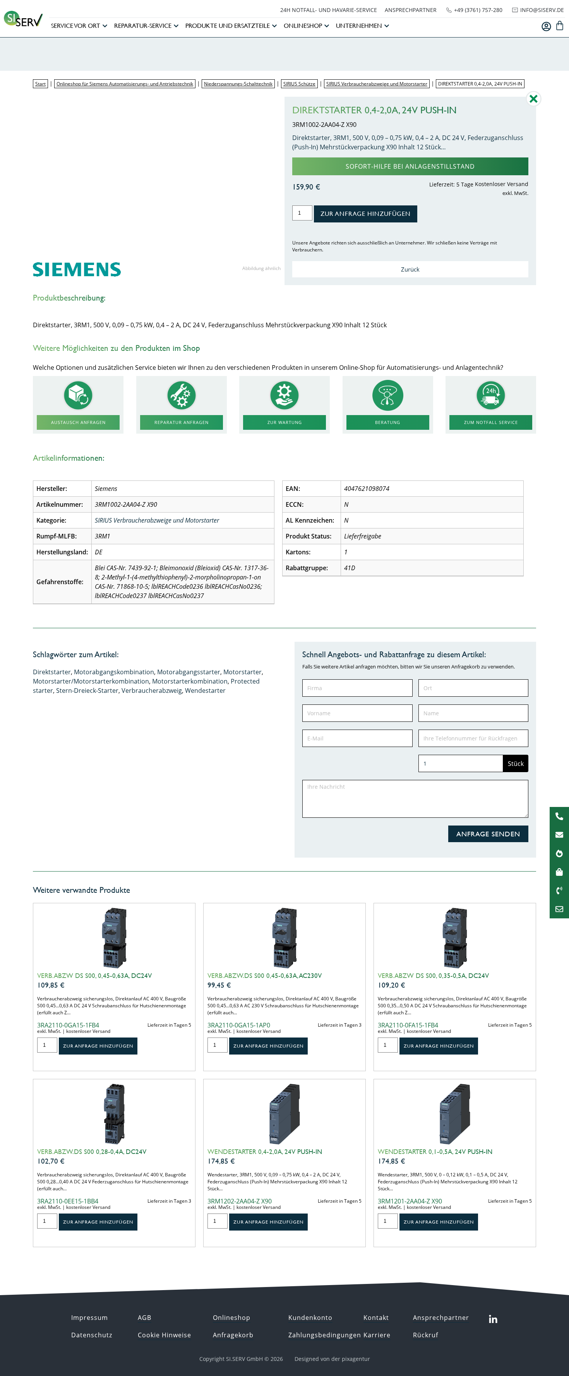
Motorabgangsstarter (188, 672)
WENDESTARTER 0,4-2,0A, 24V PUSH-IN (264, 1151)
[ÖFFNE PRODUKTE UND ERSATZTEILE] (274, 26)
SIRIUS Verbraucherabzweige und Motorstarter (376, 83)
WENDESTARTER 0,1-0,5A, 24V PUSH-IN (435, 1151)
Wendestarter (205, 690)
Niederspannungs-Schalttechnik (238, 83)
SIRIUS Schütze (299, 83)
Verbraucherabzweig (152, 690)
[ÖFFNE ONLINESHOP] (326, 26)
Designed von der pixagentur (332, 1358)
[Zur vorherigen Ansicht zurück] (534, 104)
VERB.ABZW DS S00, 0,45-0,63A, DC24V (94, 975)
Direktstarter (52, 672)
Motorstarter (242, 672)
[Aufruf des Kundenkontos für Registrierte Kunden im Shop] (546, 26)
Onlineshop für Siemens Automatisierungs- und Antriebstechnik (125, 83)
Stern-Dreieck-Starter (87, 690)
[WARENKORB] (559, 25)
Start (40, 83)
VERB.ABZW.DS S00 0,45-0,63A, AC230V (264, 975)
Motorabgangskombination (114, 672)
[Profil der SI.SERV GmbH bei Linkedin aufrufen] (493, 1319)
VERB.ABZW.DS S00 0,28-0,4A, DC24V (91, 1151)
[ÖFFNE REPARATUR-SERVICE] (176, 26)
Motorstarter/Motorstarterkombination (91, 681)
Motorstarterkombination (190, 681)
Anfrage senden (488, 834)
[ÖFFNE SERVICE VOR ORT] (105, 26)
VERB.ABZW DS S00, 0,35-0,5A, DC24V (433, 975)
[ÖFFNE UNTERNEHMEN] (386, 26)
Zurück (410, 269)
